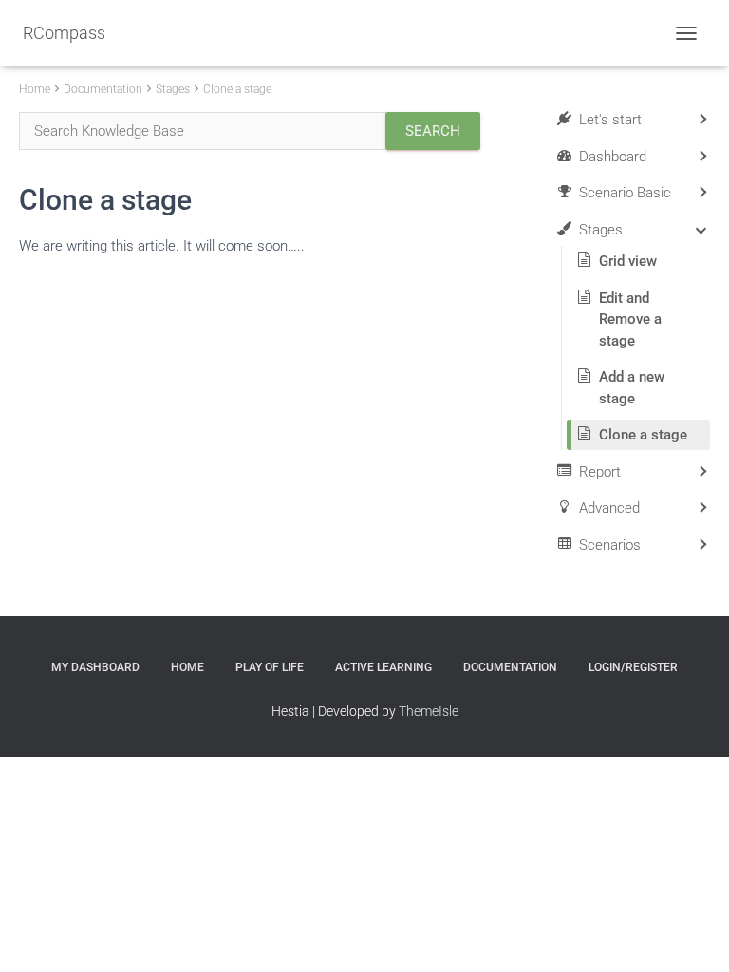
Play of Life (269, 667)
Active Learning (383, 667)
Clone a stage (237, 89)
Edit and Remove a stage (630, 319)
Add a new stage (631, 387)
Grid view (628, 261)
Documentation (103, 89)
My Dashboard (95, 667)
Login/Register (633, 667)
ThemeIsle (428, 711)
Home (34, 89)
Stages (173, 89)
